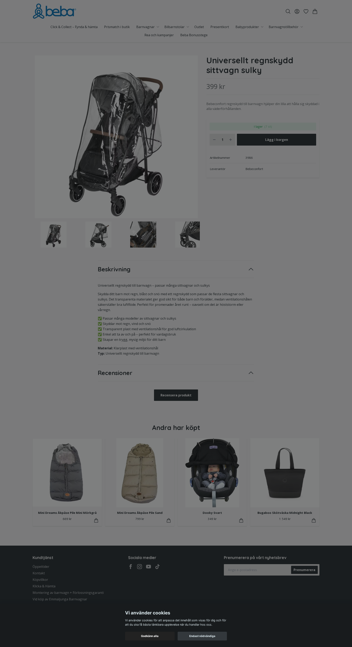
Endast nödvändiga (202, 636)
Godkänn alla (149, 636)
